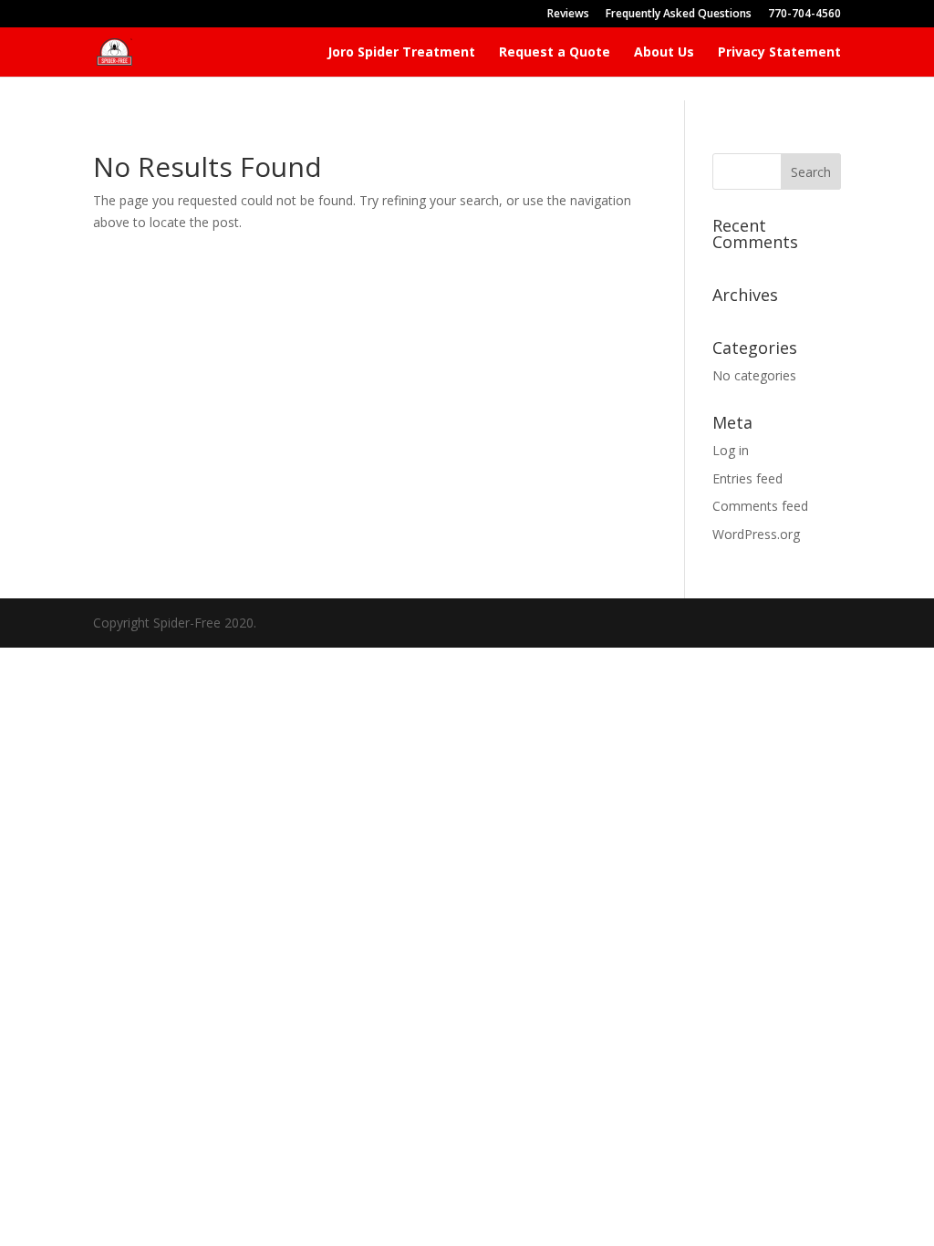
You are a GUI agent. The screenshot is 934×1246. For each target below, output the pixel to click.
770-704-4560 (804, 14)
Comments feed (760, 505)
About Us (664, 53)
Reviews (568, 14)
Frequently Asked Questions (679, 14)
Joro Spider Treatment (401, 53)
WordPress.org (756, 534)
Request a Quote (554, 53)
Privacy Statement (779, 53)
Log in (730, 450)
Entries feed (747, 478)
